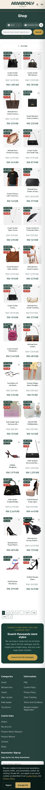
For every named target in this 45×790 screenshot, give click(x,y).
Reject (9, 785)
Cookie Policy (30, 687)
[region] (22, 25)
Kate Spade (6, 702)
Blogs (3, 746)
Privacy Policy (30, 692)
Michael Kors (6, 687)
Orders (4, 722)
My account (6, 726)
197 (27, 613)
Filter (24, 46)
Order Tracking (30, 697)
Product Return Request (11, 731)
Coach (4, 692)
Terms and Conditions (33, 702)
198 (33, 613)
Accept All (23, 785)
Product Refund (8, 736)
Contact (4, 741)
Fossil (3, 682)
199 (4, 617)
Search (38, 32)
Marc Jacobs (6, 697)
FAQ (25, 682)
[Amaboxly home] (22, 4)
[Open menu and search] (42, 4)
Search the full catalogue (22, 657)
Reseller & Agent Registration (31, 708)
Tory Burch (6, 707)
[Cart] (37, 4)
